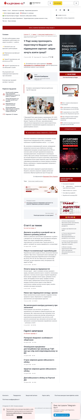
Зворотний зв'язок (31, 395)
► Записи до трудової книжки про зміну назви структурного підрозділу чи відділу (70, 242)
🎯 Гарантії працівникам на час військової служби (11, 66)
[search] (50, 3)
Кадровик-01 (27, 34)
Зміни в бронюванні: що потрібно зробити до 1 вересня (12, 100)
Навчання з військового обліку (28, 15)
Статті (9, 10)
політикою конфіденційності (14, 413)
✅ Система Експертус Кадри (11, 15)
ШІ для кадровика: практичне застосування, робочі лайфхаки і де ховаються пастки (13, 109)
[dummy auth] (68, 3)
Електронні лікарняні (68, 184)
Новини (4, 10)
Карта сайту (46, 395)
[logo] (14, 3)
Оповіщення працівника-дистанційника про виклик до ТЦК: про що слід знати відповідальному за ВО (41, 350)
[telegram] (60, 10)
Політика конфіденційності (11, 399)
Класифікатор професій (69, 193)
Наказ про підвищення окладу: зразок (41, 293)
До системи (57, 3)
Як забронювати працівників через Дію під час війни (72, 187)
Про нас (5, 21)
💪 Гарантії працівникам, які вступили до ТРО (11, 60)
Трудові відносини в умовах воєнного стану (35, 18)
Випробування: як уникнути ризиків (10, 104)
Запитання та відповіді (18, 10)
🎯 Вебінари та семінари (27, 13)
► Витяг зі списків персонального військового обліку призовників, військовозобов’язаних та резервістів (69, 250)
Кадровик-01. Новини (11, 114)
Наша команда (12, 21)
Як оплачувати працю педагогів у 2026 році (41, 132)
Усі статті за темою (29, 228)
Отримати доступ (70, 129)
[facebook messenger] (68, 10)
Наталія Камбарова (41, 76)
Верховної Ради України (50, 176)
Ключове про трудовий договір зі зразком (9, 81)
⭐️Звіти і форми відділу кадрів (11, 13)
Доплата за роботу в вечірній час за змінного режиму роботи (39, 233)
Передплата (17, 395)
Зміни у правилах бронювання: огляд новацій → (42, 27)
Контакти (5, 395)
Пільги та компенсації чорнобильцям (40, 251)
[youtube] (64, 10)
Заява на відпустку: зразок (70, 190)
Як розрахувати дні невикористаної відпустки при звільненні (10, 73)
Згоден (19, 417)
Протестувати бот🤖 (62, 415)
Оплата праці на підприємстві (37, 269)
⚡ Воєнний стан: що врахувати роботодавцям (10, 47)
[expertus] (34, 3)
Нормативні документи (31, 10)
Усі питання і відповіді (30, 333)
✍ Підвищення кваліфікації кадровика (11, 54)
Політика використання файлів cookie (66, 395)
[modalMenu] (76, 3)
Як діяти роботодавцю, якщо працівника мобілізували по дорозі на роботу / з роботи (11, 40)
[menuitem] (5, 10)
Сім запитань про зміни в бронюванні (13, 18)
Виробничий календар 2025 (70, 195)
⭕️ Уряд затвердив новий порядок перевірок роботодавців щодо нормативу (69, 118)
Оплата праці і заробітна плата (45, 34)
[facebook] (56, 10)
